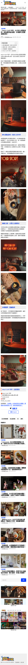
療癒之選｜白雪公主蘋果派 (9, 47)
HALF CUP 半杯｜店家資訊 (9, 50)
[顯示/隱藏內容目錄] (15, 43)
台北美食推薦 (5, 418)
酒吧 (22, 418)
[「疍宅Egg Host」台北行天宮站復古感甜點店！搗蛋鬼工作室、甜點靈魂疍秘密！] (13, 509)
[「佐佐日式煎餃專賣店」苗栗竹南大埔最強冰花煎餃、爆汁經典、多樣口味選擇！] (13, 561)
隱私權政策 (17, 662)
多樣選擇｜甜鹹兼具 (7, 49)
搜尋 (24, 580)
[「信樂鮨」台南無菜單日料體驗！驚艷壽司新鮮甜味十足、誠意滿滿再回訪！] (13, 457)
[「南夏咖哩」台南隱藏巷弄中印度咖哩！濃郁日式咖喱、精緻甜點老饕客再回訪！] (13, 535)
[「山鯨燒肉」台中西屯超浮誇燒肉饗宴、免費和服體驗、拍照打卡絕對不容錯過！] (13, 483)
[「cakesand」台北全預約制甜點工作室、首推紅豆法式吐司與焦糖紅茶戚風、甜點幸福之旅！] (13, 431)
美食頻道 (10, 7)
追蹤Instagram (13, 412)
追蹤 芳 (14, 408)
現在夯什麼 (3, 7)
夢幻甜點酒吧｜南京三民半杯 (10, 45)
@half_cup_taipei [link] (5, 400)
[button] (1, 2)
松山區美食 (12, 418)
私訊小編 (22, 662)
